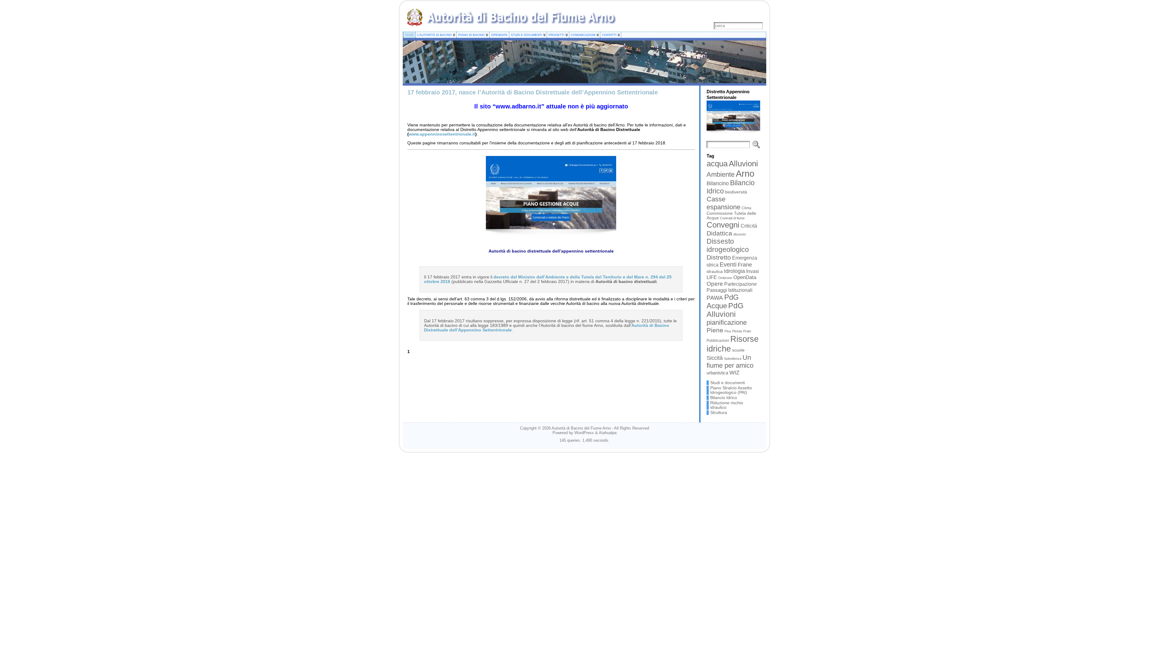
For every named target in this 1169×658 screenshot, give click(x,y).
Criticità (749, 225)
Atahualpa (607, 432)
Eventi (728, 264)
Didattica (719, 233)
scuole (738, 350)
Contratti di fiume (732, 218)
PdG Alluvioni (725, 310)
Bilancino (718, 183)
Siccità (715, 358)
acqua (717, 163)
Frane (745, 265)
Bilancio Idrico (723, 397)
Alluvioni (743, 163)
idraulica (715, 271)
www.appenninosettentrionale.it (442, 134)
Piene (715, 330)
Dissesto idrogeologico (728, 245)
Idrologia (734, 271)
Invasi (752, 271)
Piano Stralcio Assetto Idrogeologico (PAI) (731, 390)
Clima (746, 208)
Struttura (718, 412)
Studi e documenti (727, 382)
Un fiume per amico (730, 361)
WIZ (734, 373)
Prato (747, 331)
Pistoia (737, 331)
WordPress (584, 432)
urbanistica (717, 372)
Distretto (719, 257)
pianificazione (727, 322)
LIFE (712, 277)
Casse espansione (723, 203)
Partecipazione (740, 284)
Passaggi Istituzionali (730, 290)
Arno (745, 173)
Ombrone (725, 278)
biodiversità (736, 192)
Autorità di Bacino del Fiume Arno (581, 428)
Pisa (728, 331)
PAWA (715, 298)
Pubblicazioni (718, 340)
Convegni (723, 224)
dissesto (739, 234)
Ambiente (721, 174)
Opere (715, 284)
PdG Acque (723, 301)
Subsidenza (732, 358)
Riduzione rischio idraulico (726, 405)
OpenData (744, 277)
